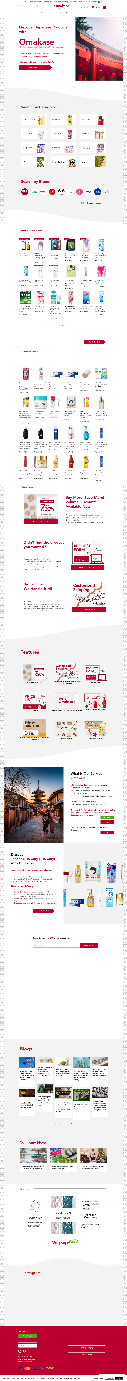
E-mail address (37, 941)
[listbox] (84, 7)
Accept (119, 1378)
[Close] (125, 1378)
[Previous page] (55, 1123)
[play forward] (107, 192)
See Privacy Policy (74, 1378)
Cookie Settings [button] (98, 1378)
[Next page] (71, 1123)
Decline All (110, 1378)
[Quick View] (25, 373)
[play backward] (19, 192)
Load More (63, 325)
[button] (84, 7)
